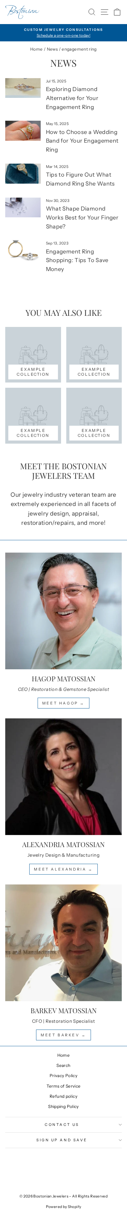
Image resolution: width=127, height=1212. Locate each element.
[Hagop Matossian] (63, 611)
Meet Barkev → (63, 1035)
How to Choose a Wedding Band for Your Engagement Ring (82, 141)
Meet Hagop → (63, 703)
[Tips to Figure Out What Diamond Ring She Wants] (23, 173)
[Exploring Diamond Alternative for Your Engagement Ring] (23, 88)
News (52, 49)
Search (63, 1065)
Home (36, 49)
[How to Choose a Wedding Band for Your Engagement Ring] (23, 130)
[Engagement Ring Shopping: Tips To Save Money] (23, 250)
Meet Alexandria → (63, 869)
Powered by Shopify (63, 1206)
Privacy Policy (63, 1075)
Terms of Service (64, 1086)
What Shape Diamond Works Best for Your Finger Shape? (82, 217)
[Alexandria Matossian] (63, 776)
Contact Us (62, 1124)
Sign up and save (62, 1140)
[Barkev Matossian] (63, 942)
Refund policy (63, 1096)
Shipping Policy (63, 1106)
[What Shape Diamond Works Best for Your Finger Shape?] (23, 207)
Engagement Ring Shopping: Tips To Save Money (77, 260)
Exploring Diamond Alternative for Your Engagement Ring (72, 98)
